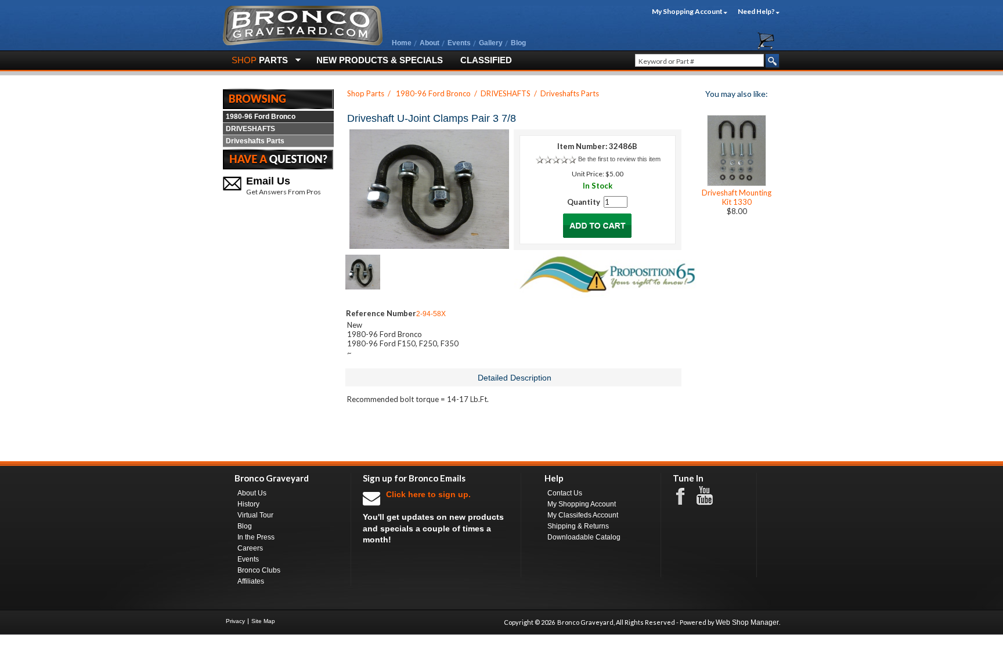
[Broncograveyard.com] (303, 43)
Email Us (268, 181)
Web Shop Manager (747, 622)
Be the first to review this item (619, 158)
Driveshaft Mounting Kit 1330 (736, 197)
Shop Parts (365, 93)
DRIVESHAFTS (250, 129)
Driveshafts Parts (255, 141)
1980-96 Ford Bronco (260, 117)
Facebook (686, 495)
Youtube (710, 496)
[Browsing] (278, 98)
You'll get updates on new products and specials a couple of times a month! (433, 517)
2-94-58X (431, 314)
